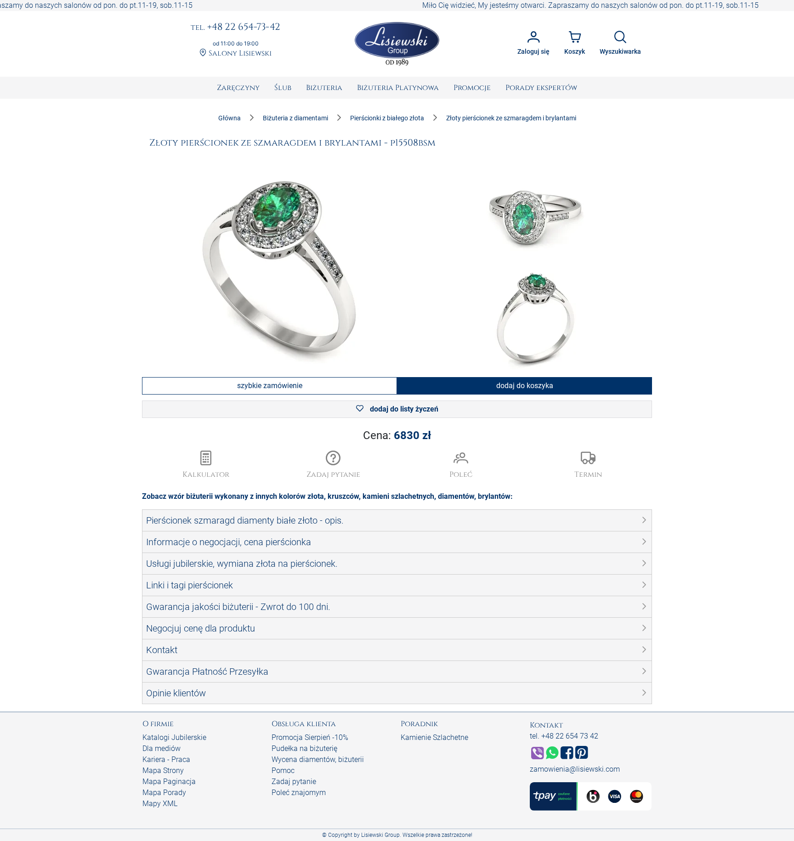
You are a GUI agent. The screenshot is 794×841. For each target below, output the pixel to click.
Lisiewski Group (380, 835)
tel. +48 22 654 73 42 (564, 736)
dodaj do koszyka (524, 385)
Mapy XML (159, 803)
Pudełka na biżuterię (304, 748)
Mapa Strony (163, 770)
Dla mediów (161, 748)
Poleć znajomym (299, 792)
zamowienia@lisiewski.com (575, 769)
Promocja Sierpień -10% (310, 737)
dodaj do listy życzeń (403, 409)
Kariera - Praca (166, 759)
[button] (333, 465)
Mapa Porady (164, 792)
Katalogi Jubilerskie (174, 737)
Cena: (397, 435)
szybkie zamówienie (269, 385)
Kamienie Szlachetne (434, 737)
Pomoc (283, 770)
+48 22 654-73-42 (235, 28)
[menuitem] (238, 88)
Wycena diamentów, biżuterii (318, 759)
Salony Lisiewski (239, 53)
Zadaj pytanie (294, 781)
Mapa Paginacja (169, 781)
